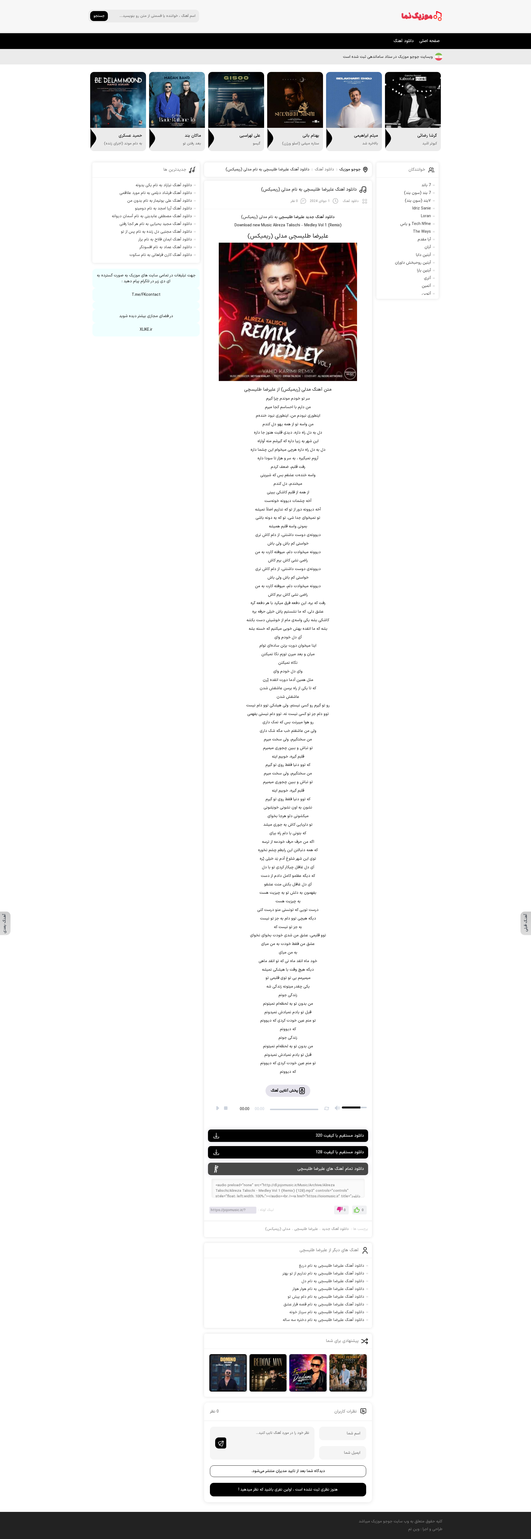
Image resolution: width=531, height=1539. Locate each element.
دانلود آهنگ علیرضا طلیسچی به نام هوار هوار (328, 1289)
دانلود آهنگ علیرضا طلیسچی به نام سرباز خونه (326, 1312)
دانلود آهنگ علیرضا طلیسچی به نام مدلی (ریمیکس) (309, 189)
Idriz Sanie (421, 208)
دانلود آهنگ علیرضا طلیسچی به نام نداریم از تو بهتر (323, 1273)
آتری (427, 278)
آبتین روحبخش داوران (413, 263)
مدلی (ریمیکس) (277, 1229)
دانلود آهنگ (404, 41)
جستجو (99, 16)
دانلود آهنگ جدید (320, 217)
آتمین (426, 286)
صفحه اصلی (429, 41)
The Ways (422, 232)
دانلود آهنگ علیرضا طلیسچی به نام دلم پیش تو (326, 1297)
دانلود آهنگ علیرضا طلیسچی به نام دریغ (331, 1266)
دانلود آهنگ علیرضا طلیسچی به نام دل (332, 1281)
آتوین (426, 294)
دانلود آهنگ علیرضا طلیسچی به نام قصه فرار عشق (323, 1304)
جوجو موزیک (350, 169)
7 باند (426, 185)
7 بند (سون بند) (417, 193)
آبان (428, 247)
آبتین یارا (424, 270)
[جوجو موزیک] (421, 16)
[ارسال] (220, 1443)
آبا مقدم (424, 239)
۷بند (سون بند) (418, 201)
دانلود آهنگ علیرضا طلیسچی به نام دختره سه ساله (323, 1320)
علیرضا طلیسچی (306, 1229)
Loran (426, 216)
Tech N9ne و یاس (415, 224)
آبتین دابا (423, 255)
